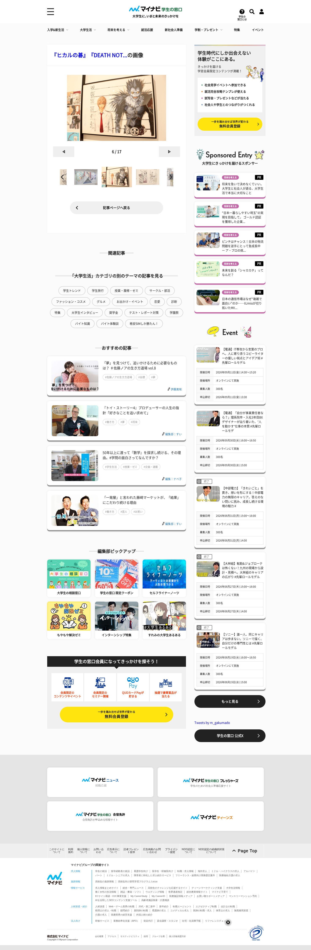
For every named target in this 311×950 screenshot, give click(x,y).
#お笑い (138, 511)
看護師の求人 (159, 910)
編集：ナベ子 (173, 479)
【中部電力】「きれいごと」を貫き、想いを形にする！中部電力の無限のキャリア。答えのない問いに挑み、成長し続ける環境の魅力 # (242, 497)
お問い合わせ (99, 851)
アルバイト (249, 871)
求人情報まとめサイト (106, 888)
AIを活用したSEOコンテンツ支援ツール (116, 900)
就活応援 (147, 29)
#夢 (153, 377)
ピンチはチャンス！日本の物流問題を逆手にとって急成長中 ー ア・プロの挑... (242, 246)
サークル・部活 (159, 290)
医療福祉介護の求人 (229, 875)
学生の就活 (101, 871)
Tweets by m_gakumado (212, 722)
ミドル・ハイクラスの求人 (225, 871)
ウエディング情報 (155, 892)
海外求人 (202, 871)
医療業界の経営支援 (121, 914)
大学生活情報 (233, 888)
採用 (146, 936)
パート (98, 875)
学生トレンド (72, 290)
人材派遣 (100, 906)
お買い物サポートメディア (211, 896)
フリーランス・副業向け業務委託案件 (195, 875)
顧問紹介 (125, 910)
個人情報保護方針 (177, 936)
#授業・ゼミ (130, 467)
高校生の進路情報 (104, 881)
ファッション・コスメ (71, 301)
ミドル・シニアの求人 (118, 875)
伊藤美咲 (176, 389)
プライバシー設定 (171, 850)
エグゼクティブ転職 (206, 906)
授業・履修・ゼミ (126, 290)
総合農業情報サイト (197, 892)
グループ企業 (158, 936)
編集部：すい (173, 434)
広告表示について (113, 851)
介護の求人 (101, 914)
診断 (174, 301)
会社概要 (99, 936)
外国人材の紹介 (144, 914)
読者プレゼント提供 (131, 851)
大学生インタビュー (85, 312)
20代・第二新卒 (147, 906)
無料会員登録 (116, 714)
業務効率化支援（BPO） (126, 921)
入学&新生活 (55, 29)
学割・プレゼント (206, 29)
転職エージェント (182, 906)
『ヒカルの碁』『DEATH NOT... (89, 55)
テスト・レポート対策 (144, 312)
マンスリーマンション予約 (243, 896)
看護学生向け (141, 871)
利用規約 (70, 851)
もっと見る (230, 701)
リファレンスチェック (216, 921)
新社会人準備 (174, 29)
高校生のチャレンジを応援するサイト (167, 888)
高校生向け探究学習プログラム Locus (138, 881)
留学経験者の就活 (120, 871)
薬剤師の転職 (141, 910)
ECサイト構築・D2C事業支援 (110, 896)
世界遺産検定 (175, 892)
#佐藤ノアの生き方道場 (118, 377)
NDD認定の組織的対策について (211, 851)
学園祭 (174, 312)
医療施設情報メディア (181, 896)
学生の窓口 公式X (230, 735)
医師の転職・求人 (202, 910)
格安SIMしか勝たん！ (144, 323)
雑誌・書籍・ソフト (130, 892)
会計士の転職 (228, 906)
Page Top (247, 850)
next (169, 151)
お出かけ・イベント (130, 301)
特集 (237, 29)
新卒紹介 (164, 906)
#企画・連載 (151, 467)
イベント (258, 29)
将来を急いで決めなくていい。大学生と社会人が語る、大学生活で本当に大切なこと (242, 188)
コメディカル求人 (179, 910)
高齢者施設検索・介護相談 (155, 900)
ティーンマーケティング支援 (207, 888)
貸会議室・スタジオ (167, 921)
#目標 (141, 377)
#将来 (134, 422)
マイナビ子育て (220, 892)
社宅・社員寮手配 (191, 921)
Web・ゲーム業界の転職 (121, 906)
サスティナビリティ (129, 936)
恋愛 (157, 301)
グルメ (101, 301)
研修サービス (102, 921)
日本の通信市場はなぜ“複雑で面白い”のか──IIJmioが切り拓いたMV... (242, 303)
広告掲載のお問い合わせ (152, 851)
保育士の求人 (223, 910)
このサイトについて (56, 851)
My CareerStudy (139, 896)
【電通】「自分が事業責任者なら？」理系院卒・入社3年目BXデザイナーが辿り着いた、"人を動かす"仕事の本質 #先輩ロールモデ (242, 421)
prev (63, 151)
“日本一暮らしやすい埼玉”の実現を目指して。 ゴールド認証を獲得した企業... (242, 217)
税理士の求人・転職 (105, 910)
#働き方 (109, 422)
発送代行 (148, 921)
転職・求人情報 (185, 871)
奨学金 (113, 312)
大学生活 (86, 29)
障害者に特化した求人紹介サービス (152, 875)
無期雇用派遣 (241, 910)
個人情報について (83, 851)
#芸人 (124, 511)
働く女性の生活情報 (105, 892)
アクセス (112, 936)
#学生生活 (111, 467)
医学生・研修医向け (162, 871)
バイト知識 (82, 323)
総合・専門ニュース (133, 888)
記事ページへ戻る (116, 207)
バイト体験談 (110, 323)
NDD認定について (188, 851)
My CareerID (158, 896)
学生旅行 (98, 290)
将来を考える (116, 29)
